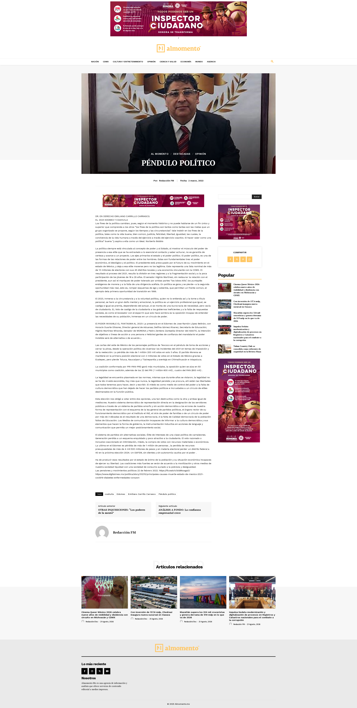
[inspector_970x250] (178, 18)
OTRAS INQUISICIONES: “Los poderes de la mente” (121, 511)
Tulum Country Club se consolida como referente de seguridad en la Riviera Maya (247, 349)
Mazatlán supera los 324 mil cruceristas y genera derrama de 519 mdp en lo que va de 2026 (247, 316)
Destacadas (181, 154)
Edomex (121, 494)
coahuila (109, 494)
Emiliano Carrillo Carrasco (142, 494)
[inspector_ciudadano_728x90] (153, 206)
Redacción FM (166, 180)
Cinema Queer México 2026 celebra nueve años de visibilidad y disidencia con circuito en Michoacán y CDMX (246, 289)
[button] (254, 61)
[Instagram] (92, 671)
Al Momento (160, 154)
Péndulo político (167, 494)
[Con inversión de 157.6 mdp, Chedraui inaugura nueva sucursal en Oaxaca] (224, 303)
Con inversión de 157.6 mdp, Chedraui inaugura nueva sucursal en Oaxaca (246, 304)
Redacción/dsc (92, 622)
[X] (236, 259)
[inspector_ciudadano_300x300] (239, 239)
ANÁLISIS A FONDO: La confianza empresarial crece (180, 511)
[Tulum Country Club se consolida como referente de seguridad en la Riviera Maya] (224, 348)
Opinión (200, 154)
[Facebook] (230, 259)
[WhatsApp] (249, 259)
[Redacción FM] (102, 532)
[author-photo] (83, 621)
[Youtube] (107, 671)
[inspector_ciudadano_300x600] (239, 441)
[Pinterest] (243, 259)
